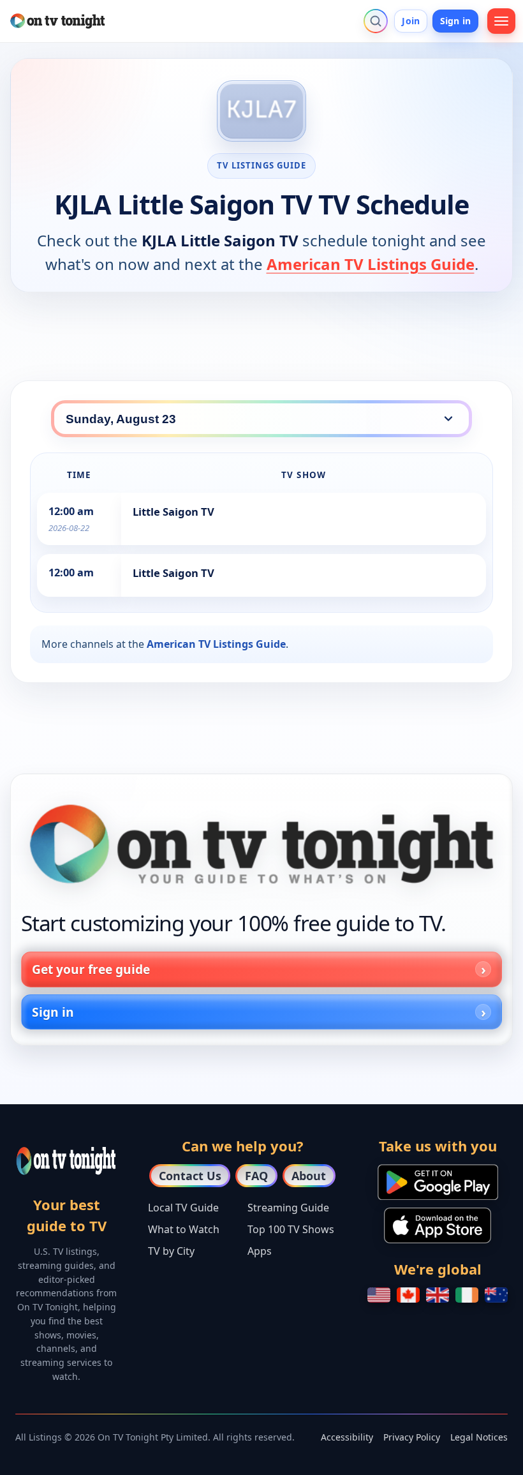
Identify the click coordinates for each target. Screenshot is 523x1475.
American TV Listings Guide (371, 263)
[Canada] (408, 1295)
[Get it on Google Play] (438, 1182)
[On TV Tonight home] (261, 844)
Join (411, 21)
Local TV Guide (183, 1208)
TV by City (171, 1251)
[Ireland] (466, 1295)
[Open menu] (501, 21)
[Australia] (496, 1295)
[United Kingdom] (437, 1295)
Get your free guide (91, 969)
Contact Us (190, 1175)
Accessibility (347, 1437)
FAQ (256, 1175)
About (308, 1175)
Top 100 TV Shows (290, 1229)
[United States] (378, 1295)
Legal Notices (479, 1437)
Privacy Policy (411, 1437)
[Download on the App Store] (437, 1225)
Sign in (455, 21)
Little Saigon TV (173, 511)
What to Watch (183, 1229)
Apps (259, 1251)
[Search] (376, 21)
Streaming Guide (288, 1208)
